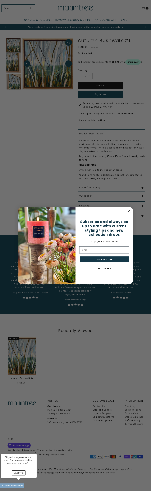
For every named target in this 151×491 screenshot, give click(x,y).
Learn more (18, 473)
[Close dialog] (129, 211)
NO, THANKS (104, 268)
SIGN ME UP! (104, 259)
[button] (22, 485)
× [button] (35, 452)
